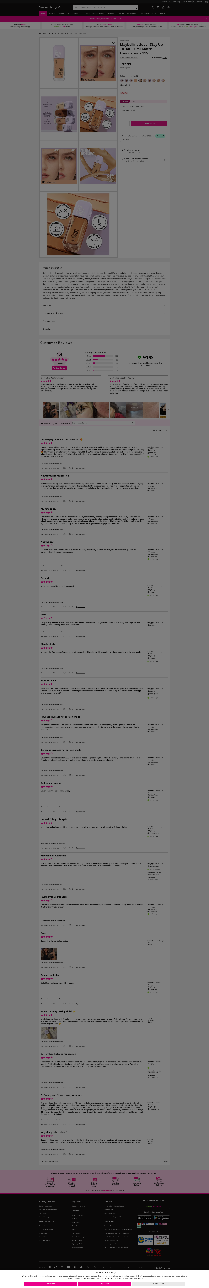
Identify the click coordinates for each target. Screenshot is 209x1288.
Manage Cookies (158, 1284)
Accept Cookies (51, 1284)
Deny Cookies (104, 1284)
